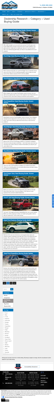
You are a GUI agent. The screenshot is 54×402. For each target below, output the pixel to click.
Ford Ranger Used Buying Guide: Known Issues (20, 127)
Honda (6, 335)
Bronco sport (8, 341)
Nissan (6, 344)
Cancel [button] (7, 400)
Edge (6, 329)
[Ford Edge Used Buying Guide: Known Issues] (21, 63)
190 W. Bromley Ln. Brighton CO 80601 (43, 7)
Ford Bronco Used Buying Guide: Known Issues (20, 151)
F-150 (6, 316)
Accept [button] (3, 399)
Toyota (6, 324)
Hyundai (7, 352)
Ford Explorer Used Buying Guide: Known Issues (20, 78)
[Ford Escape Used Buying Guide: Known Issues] (21, 37)
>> (14, 283)
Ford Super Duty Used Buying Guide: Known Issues (19, 174)
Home (4, 11)
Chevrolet (7, 320)
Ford (6, 313)
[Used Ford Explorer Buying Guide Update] (21, 227)
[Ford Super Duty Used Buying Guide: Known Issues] (21, 182)
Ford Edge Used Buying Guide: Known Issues (19, 56)
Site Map (43, 375)
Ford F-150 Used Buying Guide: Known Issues (19, 197)
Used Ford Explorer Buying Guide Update (18, 220)
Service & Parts (30, 11)
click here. (18, 394)
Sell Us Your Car (16, 14)
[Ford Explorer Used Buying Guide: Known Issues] (21, 85)
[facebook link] (41, 373)
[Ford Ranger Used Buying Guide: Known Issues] (21, 134)
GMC (6, 343)
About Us (5, 14)
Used (13, 11)
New (8, 11)
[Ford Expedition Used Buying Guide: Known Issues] (21, 109)
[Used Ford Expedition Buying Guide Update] (21, 260)
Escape (7, 322)
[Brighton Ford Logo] (10, 5)
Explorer (7, 318)
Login (42, 384)
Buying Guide (7, 306)
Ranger (7, 328)
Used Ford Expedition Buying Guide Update (18, 253)
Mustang (7, 331)
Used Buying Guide (7, 300)
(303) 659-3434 (46, 5)
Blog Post (6, 304)
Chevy (6, 350)
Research (41, 11)
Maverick (7, 346)
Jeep (6, 348)
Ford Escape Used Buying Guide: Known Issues (20, 30)
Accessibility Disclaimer (31, 367)
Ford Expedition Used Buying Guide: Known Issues (18, 102)
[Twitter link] (43, 373)
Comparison (7, 297)
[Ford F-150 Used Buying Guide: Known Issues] (21, 204)
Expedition (7, 326)
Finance (20, 11)
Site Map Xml (44, 378)
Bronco (7, 333)
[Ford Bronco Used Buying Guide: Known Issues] (21, 158)
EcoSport (7, 337)
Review (5, 295)
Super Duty (8, 339)
